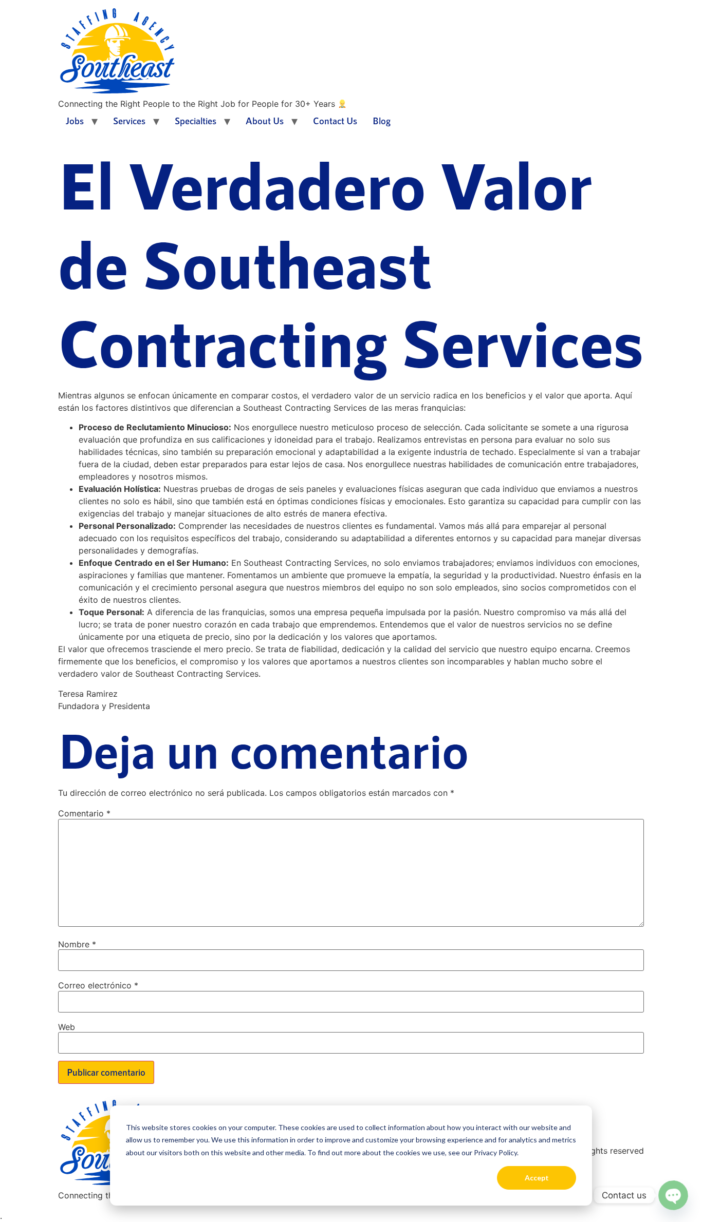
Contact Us (335, 120)
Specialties (195, 120)
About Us (265, 120)
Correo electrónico (98, 985)
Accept (537, 1177)
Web (66, 1027)
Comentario (84, 813)
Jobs (75, 120)
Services (129, 120)
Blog (382, 120)
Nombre (77, 944)
